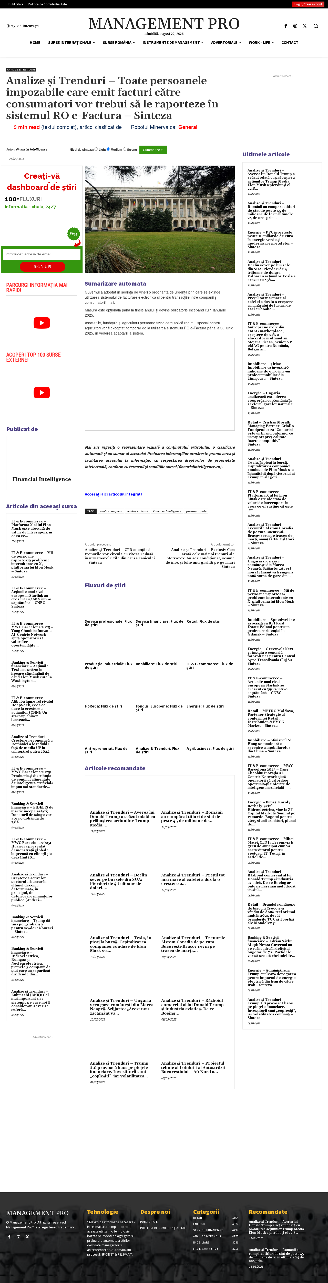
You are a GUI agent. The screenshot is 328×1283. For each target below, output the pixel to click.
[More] (172, 525)
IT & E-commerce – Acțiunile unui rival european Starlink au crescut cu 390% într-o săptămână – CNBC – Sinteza (31, 597)
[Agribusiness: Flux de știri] (211, 731)
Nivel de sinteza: (82, 149)
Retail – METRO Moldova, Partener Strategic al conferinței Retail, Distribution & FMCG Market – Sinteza (271, 718)
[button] (316, 26)
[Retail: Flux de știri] (211, 604)
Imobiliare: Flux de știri (156, 663)
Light (102, 149)
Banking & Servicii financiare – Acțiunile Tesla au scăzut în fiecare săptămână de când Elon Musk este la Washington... (31, 672)
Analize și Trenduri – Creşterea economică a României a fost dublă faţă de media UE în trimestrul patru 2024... (32, 744)
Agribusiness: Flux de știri (210, 748)
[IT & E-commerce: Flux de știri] (211, 646)
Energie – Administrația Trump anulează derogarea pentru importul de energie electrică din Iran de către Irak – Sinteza (272, 977)
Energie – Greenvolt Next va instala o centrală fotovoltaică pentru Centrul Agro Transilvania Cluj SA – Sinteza (272, 656)
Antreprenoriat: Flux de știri (106, 750)
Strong (132, 149)
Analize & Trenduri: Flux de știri (157, 750)
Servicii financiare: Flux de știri (159, 623)
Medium (116, 149)
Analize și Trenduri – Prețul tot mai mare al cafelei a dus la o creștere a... (193, 879)
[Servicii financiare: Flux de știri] (160, 604)
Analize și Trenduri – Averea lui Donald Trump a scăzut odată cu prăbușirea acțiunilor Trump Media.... (122, 819)
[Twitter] (304, 26)
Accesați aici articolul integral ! (113, 494)
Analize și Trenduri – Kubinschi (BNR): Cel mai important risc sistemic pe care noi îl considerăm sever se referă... (30, 1000)
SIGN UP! (42, 266)
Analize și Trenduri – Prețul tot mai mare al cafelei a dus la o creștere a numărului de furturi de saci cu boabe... (270, 301)
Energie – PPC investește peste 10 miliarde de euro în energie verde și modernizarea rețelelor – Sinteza (270, 239)
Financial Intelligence (31, 149)
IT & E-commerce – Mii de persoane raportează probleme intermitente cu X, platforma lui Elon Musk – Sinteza (32, 562)
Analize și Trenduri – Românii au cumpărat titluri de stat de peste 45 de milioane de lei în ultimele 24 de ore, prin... (271, 210)
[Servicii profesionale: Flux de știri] (109, 604)
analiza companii (111, 511)
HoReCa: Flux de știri (103, 706)
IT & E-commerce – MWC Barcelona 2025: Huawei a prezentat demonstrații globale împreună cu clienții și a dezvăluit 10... (31, 848)
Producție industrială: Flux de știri (108, 665)
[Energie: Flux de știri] (211, 689)
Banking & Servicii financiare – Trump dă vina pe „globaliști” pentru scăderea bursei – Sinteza (32, 924)
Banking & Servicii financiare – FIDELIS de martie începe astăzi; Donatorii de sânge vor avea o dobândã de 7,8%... (32, 813)
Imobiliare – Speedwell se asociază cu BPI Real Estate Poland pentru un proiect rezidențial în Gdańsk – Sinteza (271, 627)
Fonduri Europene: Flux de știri (159, 708)
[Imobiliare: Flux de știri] (160, 646)
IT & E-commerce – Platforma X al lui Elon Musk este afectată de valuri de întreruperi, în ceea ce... (31, 528)
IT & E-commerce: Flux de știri (210, 665)
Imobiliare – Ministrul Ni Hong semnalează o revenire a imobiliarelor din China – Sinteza (269, 745)
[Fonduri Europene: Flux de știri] (160, 689)
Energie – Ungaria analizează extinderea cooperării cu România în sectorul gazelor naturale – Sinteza (270, 400)
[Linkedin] (160, 525)
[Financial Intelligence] (41, 457)
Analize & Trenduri (21, 69)
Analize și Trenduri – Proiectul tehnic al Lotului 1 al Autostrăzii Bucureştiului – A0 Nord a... (193, 1067)
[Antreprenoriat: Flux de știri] (109, 731)
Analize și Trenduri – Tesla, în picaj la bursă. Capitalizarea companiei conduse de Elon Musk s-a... (120, 944)
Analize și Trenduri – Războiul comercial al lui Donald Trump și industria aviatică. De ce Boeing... (192, 1007)
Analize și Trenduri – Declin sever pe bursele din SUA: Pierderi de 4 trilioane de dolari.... (118, 882)
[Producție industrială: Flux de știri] (109, 646)
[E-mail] (217, 149)
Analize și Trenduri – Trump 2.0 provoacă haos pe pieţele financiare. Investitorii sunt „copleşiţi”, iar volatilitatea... (119, 1070)
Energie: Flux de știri (205, 706)
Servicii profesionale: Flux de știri (108, 623)
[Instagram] (295, 26)
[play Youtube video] (41, 323)
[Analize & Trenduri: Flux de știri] (160, 731)
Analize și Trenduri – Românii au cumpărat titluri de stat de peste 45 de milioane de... (192, 816)
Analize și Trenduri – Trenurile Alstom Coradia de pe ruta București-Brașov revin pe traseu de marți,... (193, 944)
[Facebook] (285, 26)
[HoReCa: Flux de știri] (109, 689)
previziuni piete (196, 511)
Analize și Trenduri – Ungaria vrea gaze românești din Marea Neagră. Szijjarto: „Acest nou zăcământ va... (121, 1007)
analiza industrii (137, 511)
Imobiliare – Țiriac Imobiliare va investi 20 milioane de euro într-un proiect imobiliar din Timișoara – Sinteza (269, 371)
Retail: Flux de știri (203, 621)
